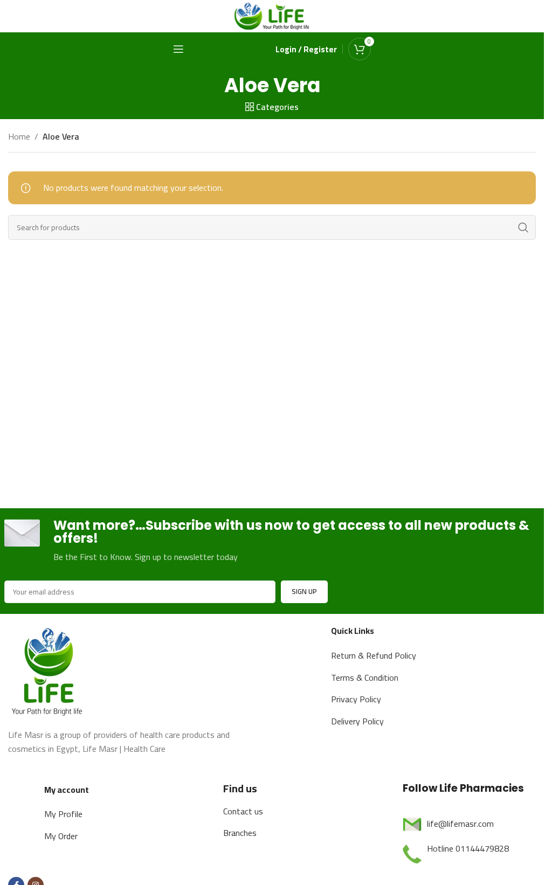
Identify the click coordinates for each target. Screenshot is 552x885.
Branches (240, 833)
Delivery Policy (357, 721)
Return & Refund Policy (373, 655)
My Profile (63, 814)
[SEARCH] (523, 227)
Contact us (243, 811)
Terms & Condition (364, 677)
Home (19, 137)
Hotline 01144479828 (468, 848)
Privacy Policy (356, 699)
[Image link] (48, 670)
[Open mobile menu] (178, 49)
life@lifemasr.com (460, 823)
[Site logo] (272, 15)
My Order (61, 836)
